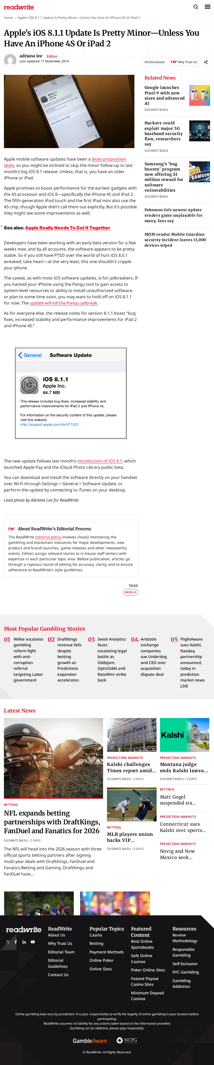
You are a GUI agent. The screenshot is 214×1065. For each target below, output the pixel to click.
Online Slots (101, 968)
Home (8, 17)
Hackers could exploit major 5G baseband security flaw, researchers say (164, 133)
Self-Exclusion (185, 963)
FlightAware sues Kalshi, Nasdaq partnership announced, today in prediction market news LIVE (192, 662)
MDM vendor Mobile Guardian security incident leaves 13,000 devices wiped (175, 240)
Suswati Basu (16, 840)
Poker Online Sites (148, 969)
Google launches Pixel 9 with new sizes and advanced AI (165, 95)
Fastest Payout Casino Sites (145, 981)
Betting (11, 804)
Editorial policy (48, 536)
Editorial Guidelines (58, 963)
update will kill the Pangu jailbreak (63, 303)
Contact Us (58, 974)
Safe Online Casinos (141, 958)
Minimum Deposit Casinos (147, 995)
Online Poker (102, 960)
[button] (195, 6)
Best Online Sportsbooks (142, 944)
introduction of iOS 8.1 (100, 461)
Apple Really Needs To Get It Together (67, 227)
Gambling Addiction (182, 983)
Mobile (130, 592)
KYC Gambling (186, 972)
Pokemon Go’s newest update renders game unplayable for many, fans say (174, 215)
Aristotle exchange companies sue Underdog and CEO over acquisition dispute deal (154, 656)
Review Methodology (185, 938)
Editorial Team (61, 951)
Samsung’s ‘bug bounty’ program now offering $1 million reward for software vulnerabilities (164, 177)
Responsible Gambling (184, 952)
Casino (96, 935)
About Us (56, 935)
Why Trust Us (60, 943)
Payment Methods (107, 951)
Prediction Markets (125, 757)
